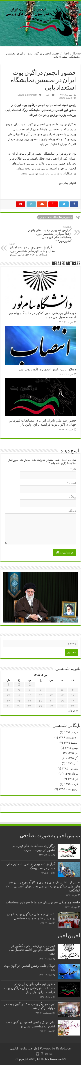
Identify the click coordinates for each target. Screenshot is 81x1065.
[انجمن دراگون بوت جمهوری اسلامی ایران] (40, 20)
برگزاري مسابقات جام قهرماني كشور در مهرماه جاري (33, 848)
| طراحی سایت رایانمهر (24, 1048)
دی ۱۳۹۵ (73, 753)
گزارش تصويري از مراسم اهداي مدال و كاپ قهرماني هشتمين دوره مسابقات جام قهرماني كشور (32, 249)
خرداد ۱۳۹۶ (71, 732)
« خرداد (73, 710)
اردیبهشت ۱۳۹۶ (68, 737)
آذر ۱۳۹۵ (73, 758)
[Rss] (50, 1054)
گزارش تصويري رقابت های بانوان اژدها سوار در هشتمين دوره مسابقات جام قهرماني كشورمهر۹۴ (49, 234)
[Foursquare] (42, 1054)
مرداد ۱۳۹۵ (71, 773)
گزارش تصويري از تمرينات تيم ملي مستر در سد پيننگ (30, 866)
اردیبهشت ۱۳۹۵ (68, 789)
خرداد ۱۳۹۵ (71, 784)
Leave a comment (27, 94)
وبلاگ (72, 497)
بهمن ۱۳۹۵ (71, 747)
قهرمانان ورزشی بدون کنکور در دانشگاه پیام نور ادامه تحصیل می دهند (32, 950)
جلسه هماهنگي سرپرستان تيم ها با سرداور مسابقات (43, 902)
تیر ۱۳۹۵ (73, 779)
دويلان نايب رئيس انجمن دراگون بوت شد (47, 369)
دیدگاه (72, 510)
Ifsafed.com (64, 1048)
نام (73, 469)
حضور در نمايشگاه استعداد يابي (56, 217)
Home (77, 53)
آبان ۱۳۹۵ (72, 763)
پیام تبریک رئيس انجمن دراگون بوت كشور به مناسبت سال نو (30, 1024)
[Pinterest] (46, 1054)
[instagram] (38, 1054)
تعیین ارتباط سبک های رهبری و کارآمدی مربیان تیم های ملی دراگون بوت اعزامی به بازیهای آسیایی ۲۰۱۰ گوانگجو (43, 886)
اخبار (66, 53)
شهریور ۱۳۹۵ (70, 768)
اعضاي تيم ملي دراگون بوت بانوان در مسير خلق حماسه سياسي (31, 916)
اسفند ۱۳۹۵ (71, 742)
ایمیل (71, 483)
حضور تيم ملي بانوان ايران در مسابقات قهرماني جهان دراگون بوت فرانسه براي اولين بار (42, 422)
